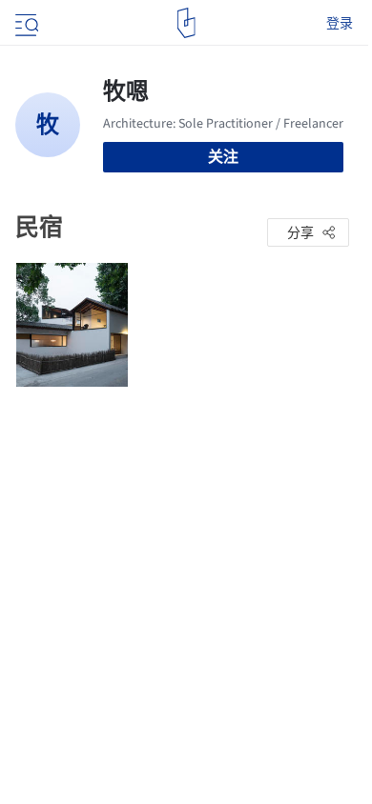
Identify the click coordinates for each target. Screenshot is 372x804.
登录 (339, 23)
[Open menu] (24, 23)
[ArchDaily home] (186, 23)
